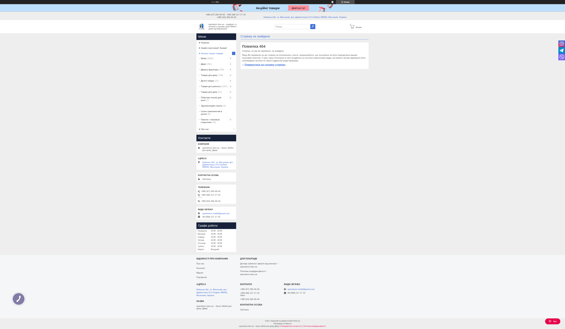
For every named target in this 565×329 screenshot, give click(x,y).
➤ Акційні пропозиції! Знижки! (213, 48)
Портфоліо (201, 277)
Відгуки (199, 272)
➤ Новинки (204, 42)
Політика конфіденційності (314, 326)
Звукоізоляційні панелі (211, 106)
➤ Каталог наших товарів (211, 53)
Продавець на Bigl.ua (282, 324)
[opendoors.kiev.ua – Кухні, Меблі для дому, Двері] (201, 26)
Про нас (200, 263)
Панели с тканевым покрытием (210, 120)
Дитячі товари (207, 81)
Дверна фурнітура (209, 69)
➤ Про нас (204, 129)
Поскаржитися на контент (291, 326)
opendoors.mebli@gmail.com (216, 213)
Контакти (200, 268)
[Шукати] (312, 26)
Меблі (203, 58)
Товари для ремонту (211, 86)
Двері (203, 64)
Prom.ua (296, 321)
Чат (555, 321)
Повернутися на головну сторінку (265, 64)
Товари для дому (209, 75)
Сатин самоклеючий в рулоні (211, 112)
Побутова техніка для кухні (211, 98)
